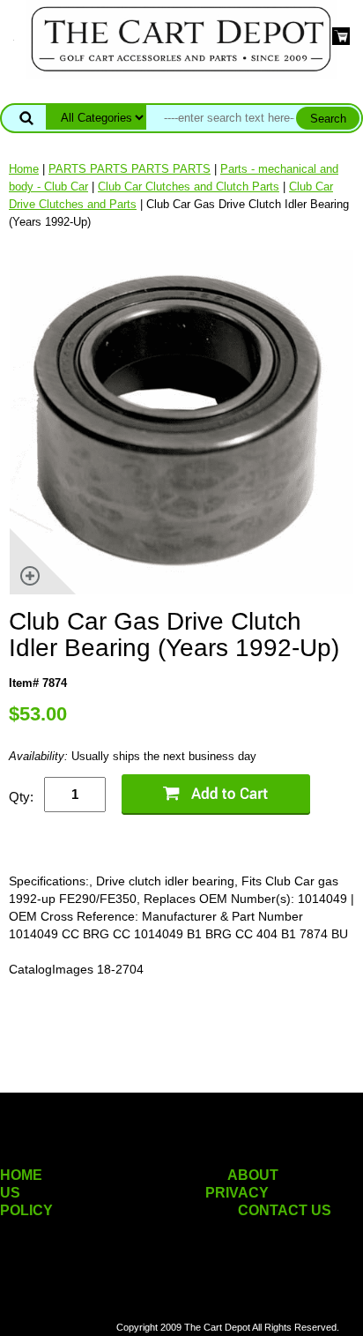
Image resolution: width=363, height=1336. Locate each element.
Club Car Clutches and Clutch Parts (188, 186)
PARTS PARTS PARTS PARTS (129, 168)
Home (24, 168)
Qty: (21, 796)
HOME (21, 1175)
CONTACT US (284, 1210)
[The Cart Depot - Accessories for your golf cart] (181, 38)
